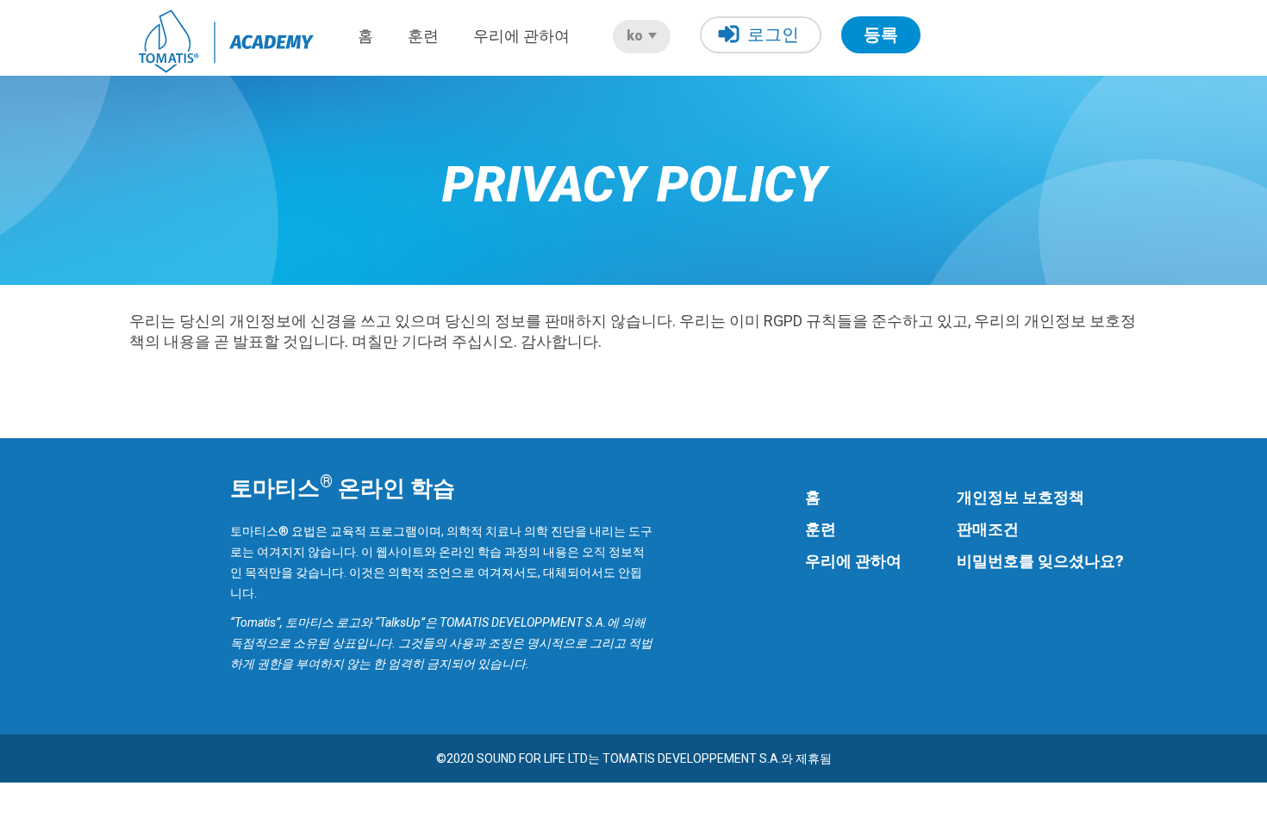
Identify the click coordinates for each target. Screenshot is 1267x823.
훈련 (423, 36)
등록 (881, 34)
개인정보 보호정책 (1020, 497)
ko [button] (636, 36)
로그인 (773, 34)
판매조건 (988, 529)
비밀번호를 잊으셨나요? (1040, 561)
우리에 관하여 (521, 36)
